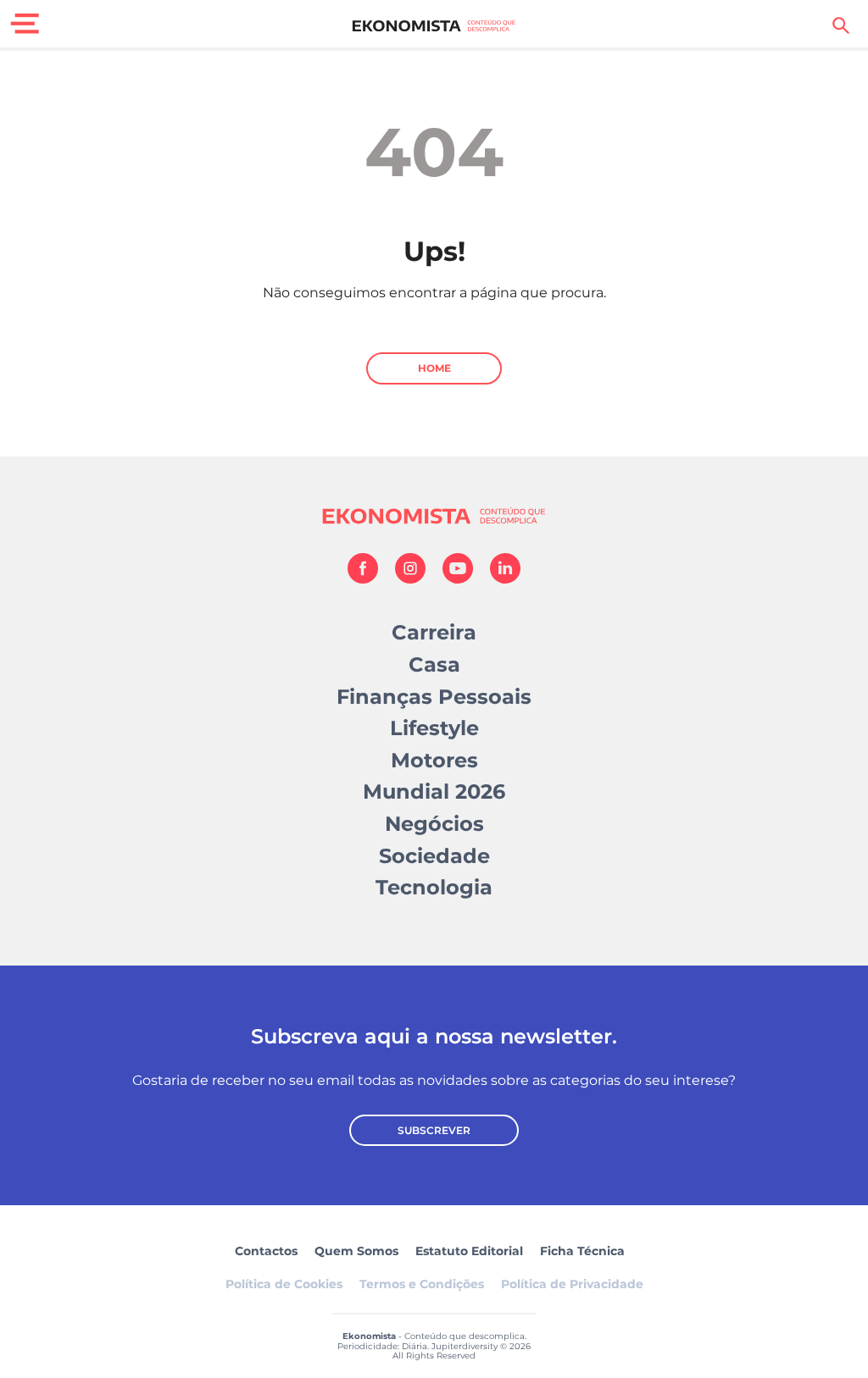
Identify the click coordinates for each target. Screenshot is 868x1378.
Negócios (434, 823)
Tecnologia (434, 887)
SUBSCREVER (434, 1130)
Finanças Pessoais (434, 696)
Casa (434, 664)
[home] (434, 25)
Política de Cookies (283, 1284)
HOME (434, 368)
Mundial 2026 (434, 791)
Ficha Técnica (582, 1251)
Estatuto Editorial (469, 1251)
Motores (434, 760)
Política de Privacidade (572, 1284)
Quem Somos (356, 1251)
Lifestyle (434, 728)
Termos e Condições (421, 1284)
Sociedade (434, 856)
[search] (841, 25)
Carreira (434, 632)
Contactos (266, 1251)
